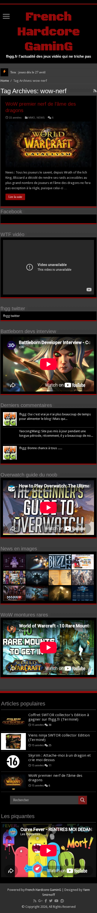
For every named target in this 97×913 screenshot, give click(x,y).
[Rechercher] (82, 800)
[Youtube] (56, 901)
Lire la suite (15, 197)
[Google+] (40, 901)
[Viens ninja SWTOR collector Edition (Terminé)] (13, 741)
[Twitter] (50, 901)
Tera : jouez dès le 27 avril (28, 72)
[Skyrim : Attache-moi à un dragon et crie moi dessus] (13, 761)
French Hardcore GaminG (48, 31)
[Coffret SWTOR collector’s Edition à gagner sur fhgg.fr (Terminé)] (13, 721)
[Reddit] (62, 901)
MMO (31, 117)
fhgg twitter (12, 308)
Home (4, 81)
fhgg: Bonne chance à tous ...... (40, 448)
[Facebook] (46, 901)
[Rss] (35, 901)
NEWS (41, 117)
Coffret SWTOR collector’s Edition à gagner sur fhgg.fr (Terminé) (58, 717)
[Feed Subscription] (95, 91)
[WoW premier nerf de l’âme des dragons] (13, 781)
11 (49, 765)
